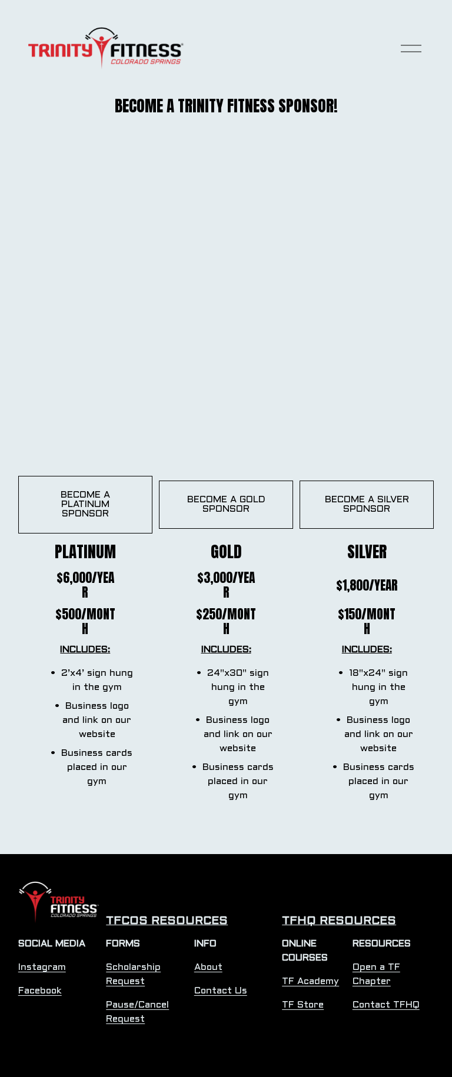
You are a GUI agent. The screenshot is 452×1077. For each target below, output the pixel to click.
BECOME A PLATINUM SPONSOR (85, 504)
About (208, 967)
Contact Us (220, 990)
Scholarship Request (133, 974)
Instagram (42, 967)
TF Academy (310, 981)
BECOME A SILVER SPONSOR (367, 504)
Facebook (40, 990)
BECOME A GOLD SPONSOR (226, 504)
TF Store (303, 1005)
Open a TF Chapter (376, 974)
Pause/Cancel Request (137, 1012)
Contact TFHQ (386, 1005)
